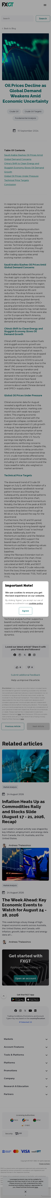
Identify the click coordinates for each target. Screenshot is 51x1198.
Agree (25, 611)
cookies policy (36, 603)
